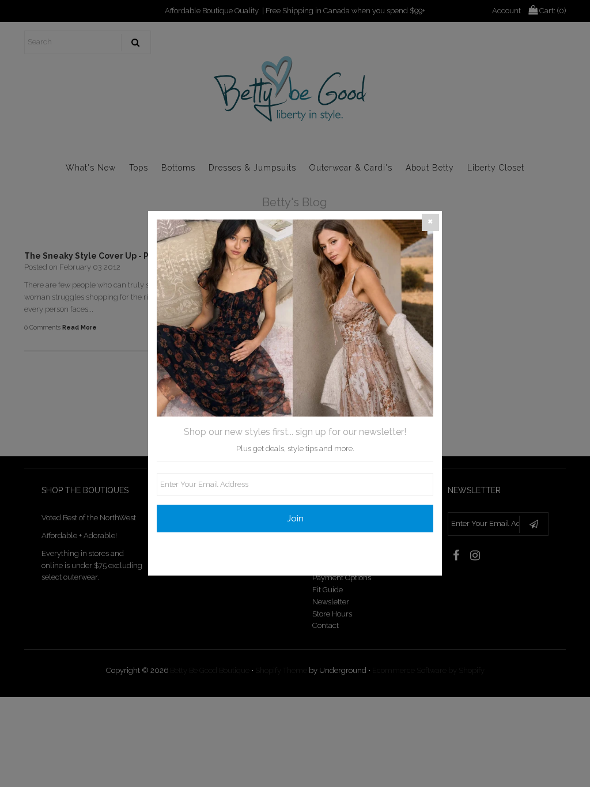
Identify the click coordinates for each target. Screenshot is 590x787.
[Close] (430, 222)
